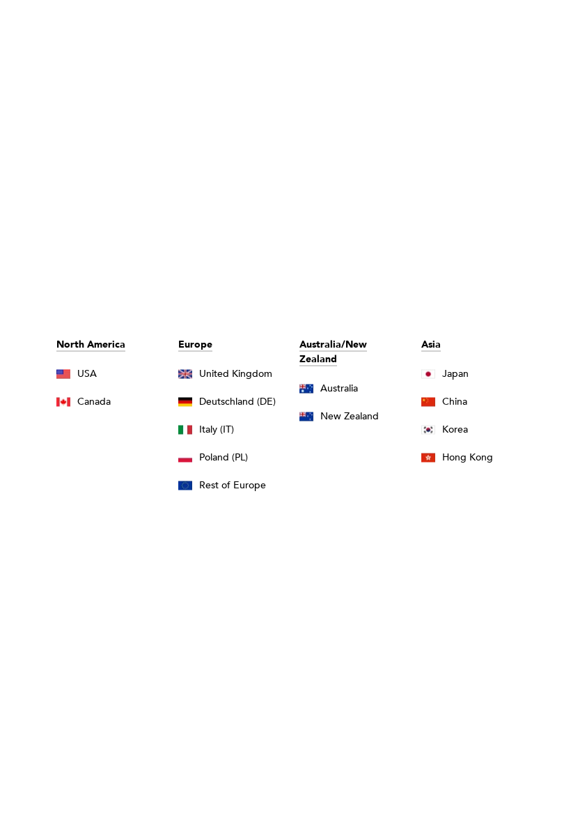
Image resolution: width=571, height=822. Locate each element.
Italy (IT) (216, 429)
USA (87, 373)
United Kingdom (235, 373)
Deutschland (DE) (237, 401)
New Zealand (349, 416)
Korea (455, 429)
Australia (339, 388)
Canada (94, 401)
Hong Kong (467, 457)
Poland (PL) (223, 457)
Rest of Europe (232, 485)
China (454, 401)
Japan (455, 373)
